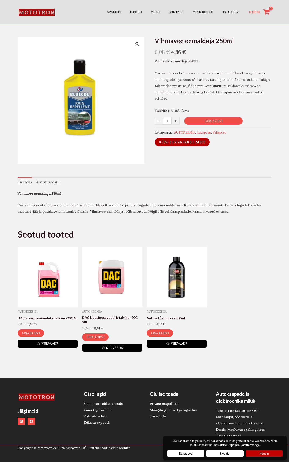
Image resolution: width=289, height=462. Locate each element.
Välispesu (219, 132)
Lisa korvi (214, 121)
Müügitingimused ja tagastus (173, 410)
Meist (155, 12)
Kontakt (176, 12)
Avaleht (114, 12)
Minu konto (203, 12)
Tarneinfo (158, 416)
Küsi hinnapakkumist (182, 142)
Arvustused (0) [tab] (47, 182)
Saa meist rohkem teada (103, 403)
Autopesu (204, 132)
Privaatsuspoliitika (164, 403)
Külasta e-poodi (97, 422)
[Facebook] (31, 421)
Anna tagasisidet (97, 410)
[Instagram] (21, 421)
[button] (137, 44)
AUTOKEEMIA (184, 132)
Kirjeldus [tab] (25, 182)
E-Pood (136, 12)
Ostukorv (230, 12)
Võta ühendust (95, 416)
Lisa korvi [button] (31, 333)
